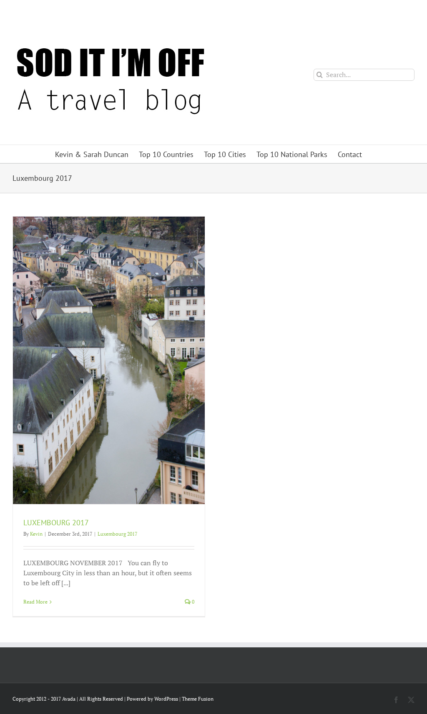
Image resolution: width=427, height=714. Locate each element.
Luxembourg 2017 (117, 534)
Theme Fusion (198, 699)
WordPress (166, 699)
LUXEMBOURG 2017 (56, 522)
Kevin (36, 534)
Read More (35, 602)
